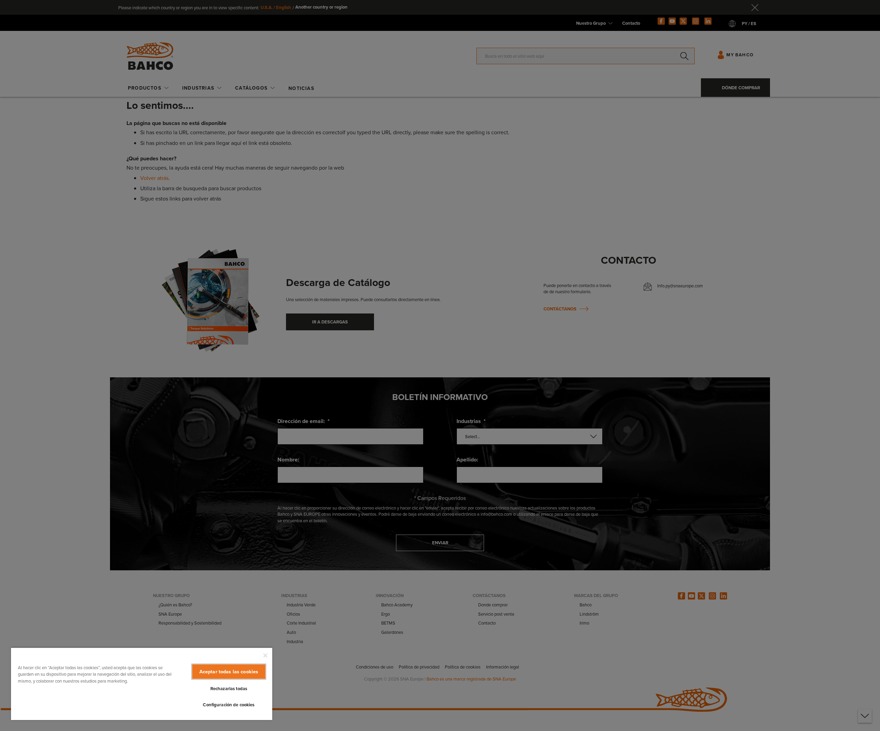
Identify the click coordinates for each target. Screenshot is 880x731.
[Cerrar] (265, 655)
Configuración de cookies (228, 704)
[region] (141, 683)
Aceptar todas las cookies (228, 671)
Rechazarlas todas (228, 688)
